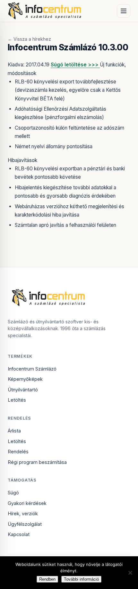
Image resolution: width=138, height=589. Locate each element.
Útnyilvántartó (23, 389)
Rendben (47, 579)
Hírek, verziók (23, 513)
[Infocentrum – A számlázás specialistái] (45, 11)
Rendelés (18, 451)
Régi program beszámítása (37, 462)
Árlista (14, 430)
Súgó (13, 492)
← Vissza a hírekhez (29, 39)
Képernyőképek (25, 379)
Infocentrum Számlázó (32, 368)
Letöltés (17, 400)
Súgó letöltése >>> (75, 65)
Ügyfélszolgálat (25, 524)
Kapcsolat (19, 534)
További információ (81, 579)
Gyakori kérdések (27, 503)
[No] (130, 572)
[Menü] (123, 11)
